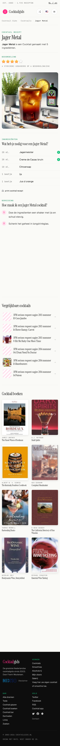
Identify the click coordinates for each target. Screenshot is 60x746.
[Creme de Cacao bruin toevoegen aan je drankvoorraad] (58, 159)
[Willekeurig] (39, 12)
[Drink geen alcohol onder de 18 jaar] (9, 681)
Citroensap (25, 166)
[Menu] (54, 12)
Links (5, 720)
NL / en (53, 3)
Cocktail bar (8, 712)
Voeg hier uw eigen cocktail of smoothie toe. (44, 684)
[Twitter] (33, 714)
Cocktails (36, 663)
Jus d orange (26, 181)
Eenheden (7, 716)
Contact (35, 719)
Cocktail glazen (10, 704)
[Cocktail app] (42, 714)
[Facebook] (38, 714)
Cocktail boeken (10, 708)
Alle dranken (8, 697)
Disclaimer (23, 681)
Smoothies (37, 667)
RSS (34, 704)
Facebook (36, 701)
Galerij (35, 678)
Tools (5, 701)
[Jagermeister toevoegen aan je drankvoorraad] (58, 152)
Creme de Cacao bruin (31, 159)
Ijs (20, 174)
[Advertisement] (30, 258)
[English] (47, 12)
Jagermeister (26, 152)
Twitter (35, 697)
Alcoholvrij (37, 671)
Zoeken (6, 723)
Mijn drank (37, 674)
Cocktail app (38, 708)
